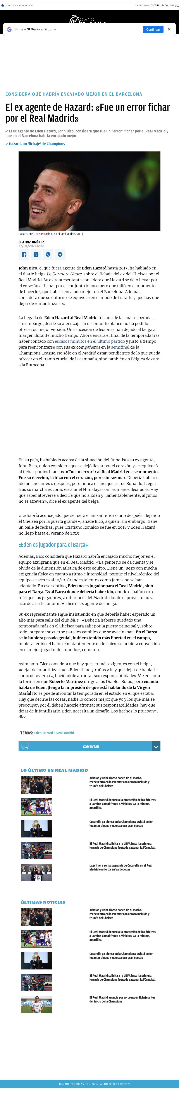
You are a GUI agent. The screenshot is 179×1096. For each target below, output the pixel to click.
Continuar (153, 29)
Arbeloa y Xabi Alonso (20, 5)
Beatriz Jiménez (31, 242)
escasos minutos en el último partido (89, 341)
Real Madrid (65, 733)
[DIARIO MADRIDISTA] (89, 15)
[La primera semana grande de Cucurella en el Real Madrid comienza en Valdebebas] (55, 872)
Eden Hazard (43, 733)
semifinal (120, 347)
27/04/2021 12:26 (31, 246)
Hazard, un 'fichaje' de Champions (37, 144)
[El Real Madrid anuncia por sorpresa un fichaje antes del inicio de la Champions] (55, 1004)
